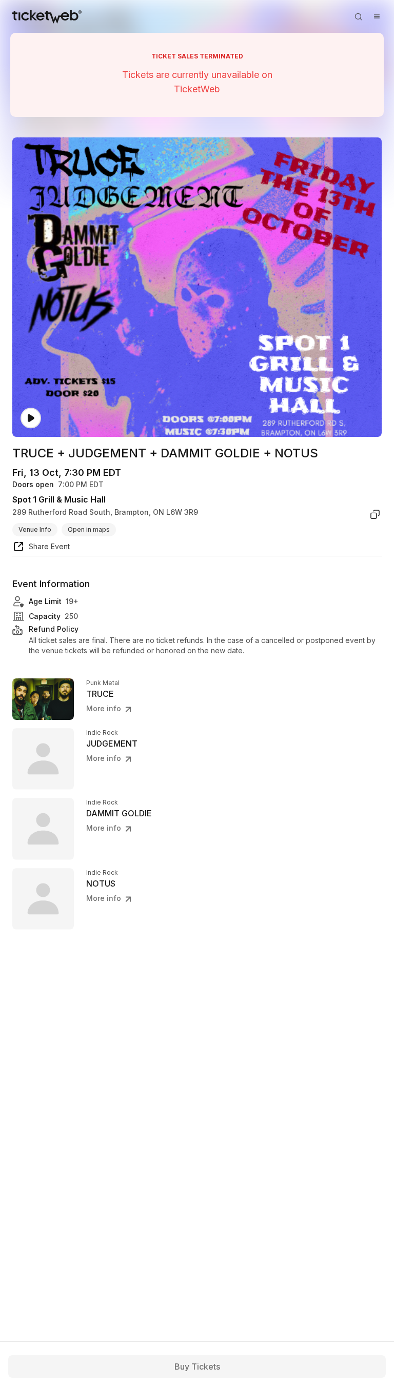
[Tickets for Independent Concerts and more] (47, 16)
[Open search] (358, 16)
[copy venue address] (375, 514)
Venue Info (34, 529)
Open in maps (89, 529)
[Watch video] (30, 418)
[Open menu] (376, 16)
